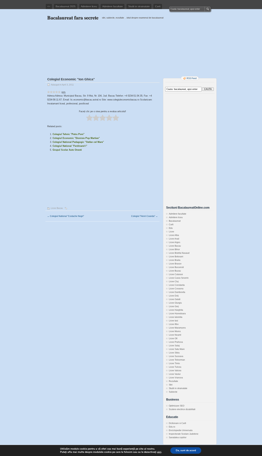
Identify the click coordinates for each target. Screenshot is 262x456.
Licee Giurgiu (175, 303)
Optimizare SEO (176, 406)
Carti (157, 6)
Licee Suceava (176, 356)
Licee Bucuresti (176, 267)
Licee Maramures (177, 328)
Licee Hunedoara (177, 313)
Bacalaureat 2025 (66, 6)
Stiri (171, 385)
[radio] (89, 118)
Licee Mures (175, 331)
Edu (171, 228)
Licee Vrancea (176, 377)
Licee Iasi (173, 320)
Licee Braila (174, 260)
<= (48, 6)
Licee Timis (174, 363)
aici (159, 452)
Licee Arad (174, 239)
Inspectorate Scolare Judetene (183, 434)
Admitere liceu (89, 6)
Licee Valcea (175, 370)
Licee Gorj (174, 306)
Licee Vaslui (175, 374)
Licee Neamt (175, 335)
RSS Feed (192, 78)
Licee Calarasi (176, 274)
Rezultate (173, 381)
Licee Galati (174, 299)
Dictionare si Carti (177, 423)
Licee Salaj (174, 345)
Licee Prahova (176, 342)
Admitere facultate (112, 6)
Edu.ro (172, 427)
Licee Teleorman (177, 360)
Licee (171, 231)
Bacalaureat (175, 221)
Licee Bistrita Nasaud (179, 253)
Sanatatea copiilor (177, 437)
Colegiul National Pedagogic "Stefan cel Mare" (78, 142)
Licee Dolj (174, 296)
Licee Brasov (175, 263)
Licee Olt (173, 338)
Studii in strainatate (139, 6)
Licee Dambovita (177, 292)
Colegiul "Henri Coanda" (144, 216)
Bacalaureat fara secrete (72, 17)
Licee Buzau (175, 271)
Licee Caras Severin (179, 278)
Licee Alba (174, 235)
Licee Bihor (174, 249)
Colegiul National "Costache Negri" (65, 216)
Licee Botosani (176, 256)
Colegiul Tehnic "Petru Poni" (68, 134)
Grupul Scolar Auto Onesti (67, 149)
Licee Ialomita (175, 317)
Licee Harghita (176, 310)
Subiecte (173, 392)
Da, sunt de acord (186, 450)
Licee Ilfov (174, 324)
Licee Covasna (176, 288)
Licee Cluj (174, 281)
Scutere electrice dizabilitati (182, 409)
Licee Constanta (177, 285)
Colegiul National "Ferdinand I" (70, 146)
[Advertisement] (131, 46)
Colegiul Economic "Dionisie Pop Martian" (76, 138)
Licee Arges (174, 242)
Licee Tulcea (175, 367)
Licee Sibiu (174, 352)
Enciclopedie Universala (180, 430)
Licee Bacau (57, 208)
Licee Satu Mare (177, 349)
